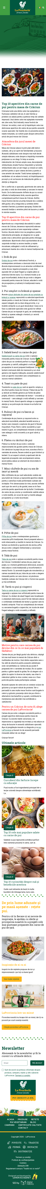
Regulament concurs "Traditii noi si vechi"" (23, 1168)
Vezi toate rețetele (12, 979)
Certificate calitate (30, 1125)
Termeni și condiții (23, 1157)
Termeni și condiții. (22, 1075)
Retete (35, 1119)
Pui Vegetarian (18, 1122)
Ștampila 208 (23, 1166)
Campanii (10, 1125)
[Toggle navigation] (4, 7)
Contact (23, 1128)
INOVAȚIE (32, 1147)
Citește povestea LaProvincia (16, 1027)
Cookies (23, 1163)
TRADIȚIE (33, 1142)
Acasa (10, 1119)
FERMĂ (16, 1147)
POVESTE (17, 1142)
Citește (9, 775)
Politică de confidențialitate (23, 1160)
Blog (33, 1122)
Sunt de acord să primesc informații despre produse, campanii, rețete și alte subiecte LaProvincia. (22, 1073)
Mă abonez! (37, 1063)
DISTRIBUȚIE (25, 1151)
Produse (22, 1119)
